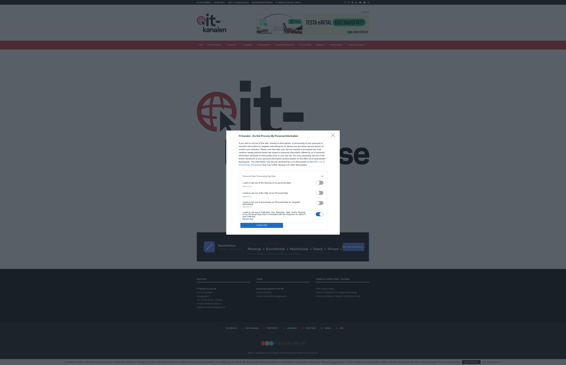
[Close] (334, 136)
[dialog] (283, 183)
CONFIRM (261, 225)
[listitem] (283, 176)
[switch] (319, 183)
